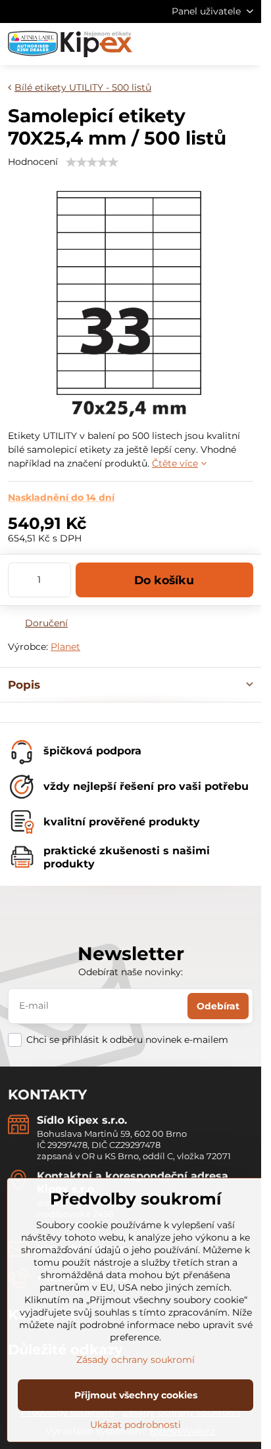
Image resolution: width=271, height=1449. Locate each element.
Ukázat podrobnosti (135, 1425)
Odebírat (218, 1006)
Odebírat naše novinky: (130, 972)
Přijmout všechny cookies (135, 1395)
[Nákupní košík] (214, 44)
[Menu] (245, 44)
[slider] (92, 162)
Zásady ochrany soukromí (135, 1360)
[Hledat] (182, 44)
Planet (65, 647)
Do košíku (164, 580)
